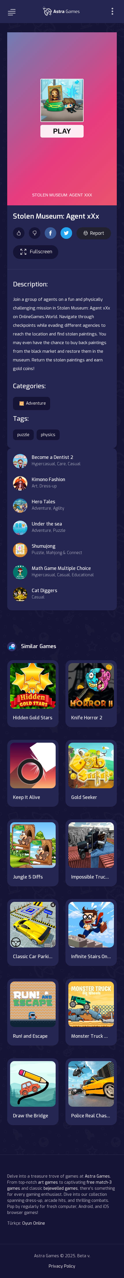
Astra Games (97, 1176)
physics (48, 435)
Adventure (36, 403)
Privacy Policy (62, 1266)
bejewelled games (61, 1188)
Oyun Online (33, 1223)
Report (97, 233)
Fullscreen (41, 252)
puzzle (23, 435)
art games (48, 1182)
